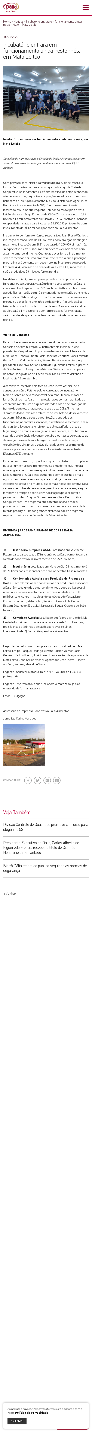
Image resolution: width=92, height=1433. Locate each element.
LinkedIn (57, 778)
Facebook (28, 778)
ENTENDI (17, 1421)
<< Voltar (9, 894)
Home (7, 21)
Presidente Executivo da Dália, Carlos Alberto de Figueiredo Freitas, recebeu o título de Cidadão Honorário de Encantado (41, 848)
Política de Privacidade (32, 1412)
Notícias (18, 21)
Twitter (37, 778)
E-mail (46, 780)
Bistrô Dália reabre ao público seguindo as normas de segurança (45, 868)
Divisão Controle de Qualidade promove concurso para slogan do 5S (45, 827)
